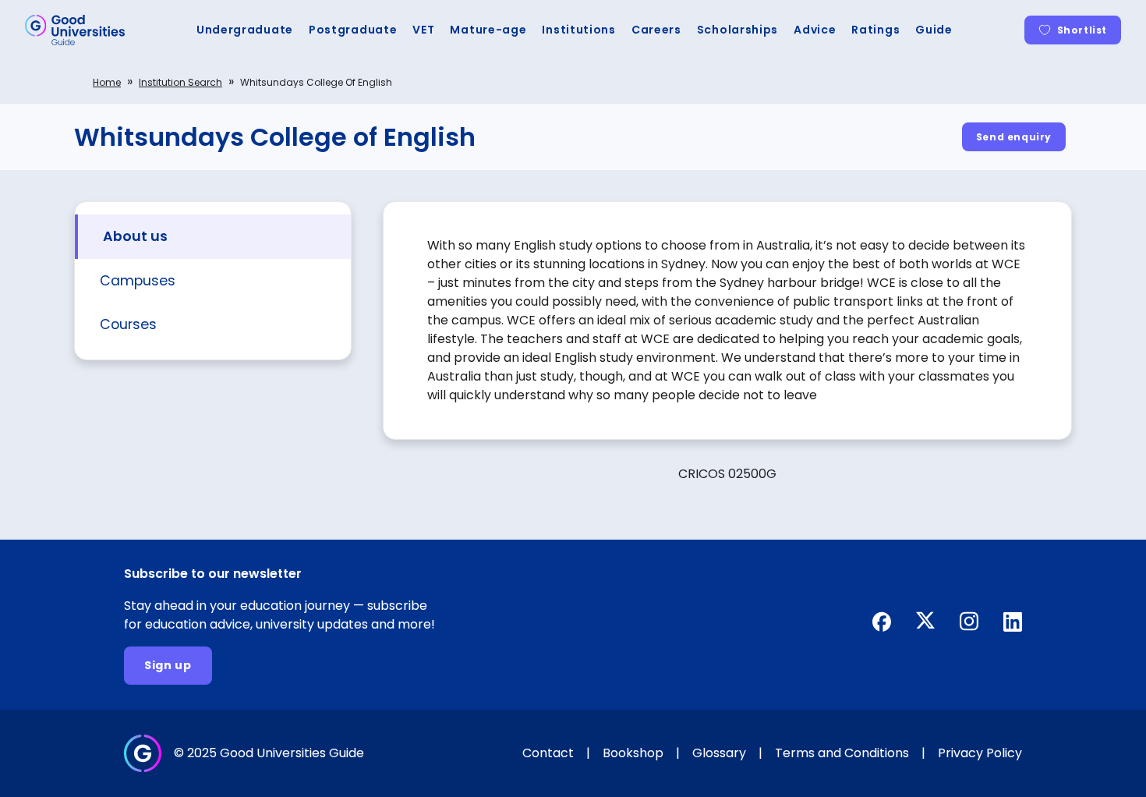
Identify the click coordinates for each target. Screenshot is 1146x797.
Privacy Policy (980, 753)
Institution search (180, 82)
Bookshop (633, 753)
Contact (548, 753)
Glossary (719, 753)
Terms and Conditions (842, 753)
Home (107, 82)
